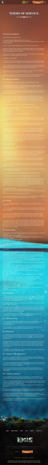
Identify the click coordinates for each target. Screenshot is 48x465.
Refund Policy (31, 457)
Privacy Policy (24, 457)
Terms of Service (17, 457)
